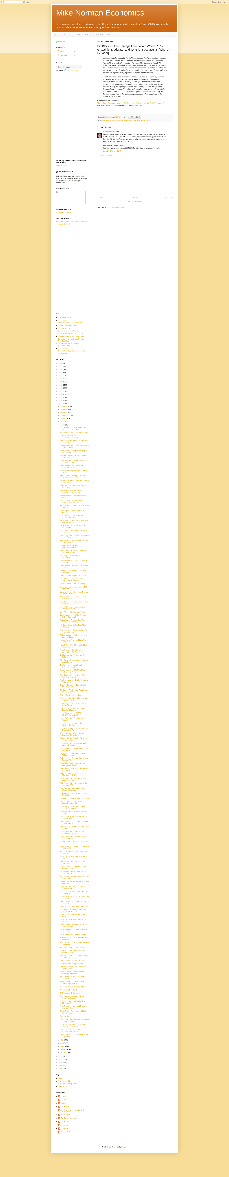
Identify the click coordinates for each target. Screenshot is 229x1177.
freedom (112, 120)
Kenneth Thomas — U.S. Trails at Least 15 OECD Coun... (74, 956)
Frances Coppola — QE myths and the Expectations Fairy (74, 729)
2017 (61, 391)
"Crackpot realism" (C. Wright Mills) (72, 987)
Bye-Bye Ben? (65, 1016)
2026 (61, 363)
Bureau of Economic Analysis (68, 331)
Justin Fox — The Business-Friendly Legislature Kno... (73, 837)
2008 (61, 1069)
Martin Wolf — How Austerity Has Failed (74, 798)
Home (56, 34)
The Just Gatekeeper (68, 1118)
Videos (110, 34)
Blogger (124, 1147)
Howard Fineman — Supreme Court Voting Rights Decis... (73, 608)
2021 (61, 379)
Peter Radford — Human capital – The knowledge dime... (74, 631)
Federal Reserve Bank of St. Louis (70, 334)
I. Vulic (63, 1100)
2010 (61, 1062)
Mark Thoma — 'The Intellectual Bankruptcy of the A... (71, 651)
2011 (61, 1059)
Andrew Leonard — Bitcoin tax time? (73, 948)
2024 (61, 370)
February (63, 1049)
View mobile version (135, 201)
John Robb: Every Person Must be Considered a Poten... (72, 764)
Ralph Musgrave (109, 132)
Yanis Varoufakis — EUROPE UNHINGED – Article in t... (70, 714)
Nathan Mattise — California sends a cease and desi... (73, 636)
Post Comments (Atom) (115, 207)
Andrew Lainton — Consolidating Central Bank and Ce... (72, 983)
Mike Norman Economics (100, 12)
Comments (63, 56)
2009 (61, 1065)
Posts (61, 51)
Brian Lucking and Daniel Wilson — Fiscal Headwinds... (73, 997)
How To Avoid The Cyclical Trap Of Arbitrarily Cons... (72, 862)
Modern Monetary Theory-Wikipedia (71, 336)
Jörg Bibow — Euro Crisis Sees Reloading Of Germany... (71, 580)
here (67, 181)
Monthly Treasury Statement (68, 325)
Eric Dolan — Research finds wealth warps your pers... (73, 779)
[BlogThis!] (132, 117)
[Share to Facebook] (137, 117)
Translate (74, 70)
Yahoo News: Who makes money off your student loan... (73, 744)
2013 (61, 404)
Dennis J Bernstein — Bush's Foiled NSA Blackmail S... (73, 686)
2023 (61, 373)
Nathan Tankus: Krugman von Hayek (73, 576)
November (64, 409)
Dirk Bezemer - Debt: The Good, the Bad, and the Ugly (73, 551)
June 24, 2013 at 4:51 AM (112, 151)
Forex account (63, 320)
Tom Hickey (65, 1121)
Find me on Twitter (64, 317)
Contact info (68, 34)
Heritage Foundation (122, 120)
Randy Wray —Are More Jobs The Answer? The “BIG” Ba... (72, 621)
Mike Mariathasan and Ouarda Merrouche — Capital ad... (71, 492)
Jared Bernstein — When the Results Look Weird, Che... (73, 461)
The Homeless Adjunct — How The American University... (72, 1025)
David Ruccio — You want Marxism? (73, 961)
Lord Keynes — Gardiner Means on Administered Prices (73, 910)
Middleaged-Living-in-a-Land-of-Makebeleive (72, 1111)
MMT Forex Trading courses (68, 1084)
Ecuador (106, 120)
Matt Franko (65, 1106)
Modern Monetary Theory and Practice (72, 351)
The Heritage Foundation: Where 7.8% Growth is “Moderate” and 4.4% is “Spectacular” (130, 103)
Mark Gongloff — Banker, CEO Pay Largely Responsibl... (72, 807)
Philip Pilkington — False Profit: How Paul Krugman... (73, 526)
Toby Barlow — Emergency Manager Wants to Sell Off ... (73, 452)
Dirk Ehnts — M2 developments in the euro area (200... (73, 784)
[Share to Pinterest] (139, 117)
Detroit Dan (65, 1096)
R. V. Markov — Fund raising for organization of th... (71, 517)
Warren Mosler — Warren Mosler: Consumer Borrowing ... (72, 734)
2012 (61, 1056)
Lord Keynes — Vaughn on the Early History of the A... (73, 724)
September (64, 416)
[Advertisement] (135, 176)
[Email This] (129, 117)
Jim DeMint (132, 120)
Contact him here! (62, 165)
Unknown (64, 1125)
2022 (61, 376)
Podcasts (99, 34)
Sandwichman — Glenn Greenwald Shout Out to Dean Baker (73, 428)
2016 (61, 394)
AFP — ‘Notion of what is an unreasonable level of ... (70, 1030)
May (62, 1040)
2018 (61, 388)
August (63, 419)
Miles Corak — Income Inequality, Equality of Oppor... (72, 709)
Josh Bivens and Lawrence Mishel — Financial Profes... (73, 887)
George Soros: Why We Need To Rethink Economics (71, 547)
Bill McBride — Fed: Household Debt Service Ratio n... (73, 1012)
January (63, 1052)
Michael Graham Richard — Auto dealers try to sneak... (72, 832)
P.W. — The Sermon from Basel (71, 695)
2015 (61, 397)
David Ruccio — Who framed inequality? (74, 906)
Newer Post (102, 197)
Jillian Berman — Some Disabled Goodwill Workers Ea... (72, 802)
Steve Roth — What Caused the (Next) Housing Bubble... (74, 522)
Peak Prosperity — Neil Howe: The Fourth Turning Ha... (72, 676)
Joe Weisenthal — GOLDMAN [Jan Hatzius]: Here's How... (72, 671)
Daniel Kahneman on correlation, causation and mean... (72, 466)
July (62, 422)
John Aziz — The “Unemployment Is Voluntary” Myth (73, 951)
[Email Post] (125, 117)
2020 (61, 382)
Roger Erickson (66, 1115)
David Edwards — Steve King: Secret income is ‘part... (73, 925)
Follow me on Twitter (63, 212)
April (62, 1043)
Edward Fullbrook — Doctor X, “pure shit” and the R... (73, 457)
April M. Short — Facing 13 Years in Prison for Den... (73, 477)
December (64, 406)
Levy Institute (63, 354)
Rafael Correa (145, 120)
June (62, 425)
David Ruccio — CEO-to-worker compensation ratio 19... (71, 502)
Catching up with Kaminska (70, 993)
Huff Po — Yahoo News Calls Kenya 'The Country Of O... (73, 774)
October (63, 412)
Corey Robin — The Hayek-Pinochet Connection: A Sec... (73, 598)
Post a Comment (107, 156)
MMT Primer (62, 348)
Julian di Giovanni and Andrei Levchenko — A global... (70, 436)
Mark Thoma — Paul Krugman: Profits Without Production (73, 867)
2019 (61, 385)
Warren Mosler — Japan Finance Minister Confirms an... (72, 973)
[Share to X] (134, 117)
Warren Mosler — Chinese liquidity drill (74, 584)
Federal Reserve (64, 328)
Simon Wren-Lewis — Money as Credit (74, 433)
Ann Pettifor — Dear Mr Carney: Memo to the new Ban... (74, 542)
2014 (61, 401)
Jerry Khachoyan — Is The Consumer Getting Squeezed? (73, 616)
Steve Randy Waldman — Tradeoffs (73, 934)
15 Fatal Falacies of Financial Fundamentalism (68, 344)
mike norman (65, 1132)
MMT (138, 120)
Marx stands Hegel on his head (71, 990)
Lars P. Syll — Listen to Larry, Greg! (72, 612)
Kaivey (63, 1103)
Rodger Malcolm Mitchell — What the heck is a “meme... (73, 739)
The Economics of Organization (71, 964)
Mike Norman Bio (84, 34)
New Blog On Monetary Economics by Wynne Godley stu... (73, 789)
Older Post (168, 197)
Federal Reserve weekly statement (70, 323)
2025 (61, 366)
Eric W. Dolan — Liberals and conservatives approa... (71, 666)
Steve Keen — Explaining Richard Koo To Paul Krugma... (74, 754)
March (62, 1046)
